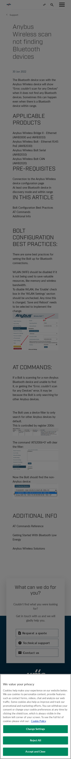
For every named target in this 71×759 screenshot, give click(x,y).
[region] (35, 716)
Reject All (35, 740)
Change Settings (35, 729)
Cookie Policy (38, 721)
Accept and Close (35, 751)
